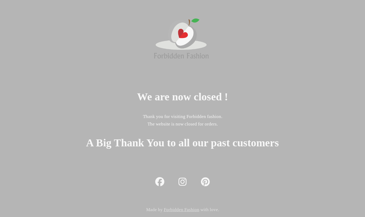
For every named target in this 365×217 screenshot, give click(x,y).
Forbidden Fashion (181, 209)
